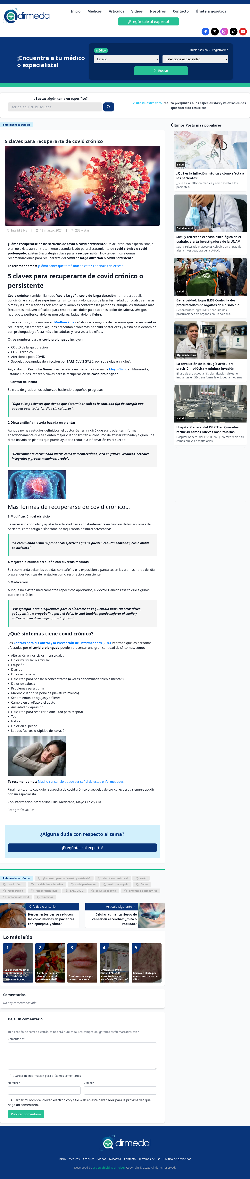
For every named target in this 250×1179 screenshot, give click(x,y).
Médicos (95, 11)
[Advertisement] (210, 474)
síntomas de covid (18, 897)
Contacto (181, 11)
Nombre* (14, 1083)
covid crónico (15, 884)
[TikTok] (234, 31)
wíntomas (47, 897)
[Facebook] (205, 31)
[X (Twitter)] (215, 31)
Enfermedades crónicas (16, 124)
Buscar (163, 71)
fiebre (144, 884)
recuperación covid (47, 890)
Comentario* (16, 1039)
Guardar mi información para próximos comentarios (46, 1076)
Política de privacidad (177, 1159)
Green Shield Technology (109, 1167)
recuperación (15, 890)
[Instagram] (224, 31)
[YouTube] (243, 31)
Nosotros (158, 11)
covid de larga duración (49, 884)
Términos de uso (149, 1159)
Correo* (89, 1083)
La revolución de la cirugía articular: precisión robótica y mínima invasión (205, 366)
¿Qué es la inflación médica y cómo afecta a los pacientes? (210, 175)
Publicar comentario (26, 1114)
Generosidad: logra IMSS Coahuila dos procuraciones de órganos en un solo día (207, 302)
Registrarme (220, 50)
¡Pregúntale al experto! (148, 21)
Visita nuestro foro (147, 103)
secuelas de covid (106, 890)
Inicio (75, 11)
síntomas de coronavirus (143, 890)
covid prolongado (118, 884)
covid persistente (85, 884)
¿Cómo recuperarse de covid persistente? (66, 878)
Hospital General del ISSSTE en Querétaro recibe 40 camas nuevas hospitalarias (208, 429)
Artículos (116, 11)
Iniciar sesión (199, 50)
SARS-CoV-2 (76, 890)
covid (143, 878)
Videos (137, 11)
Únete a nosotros (211, 11)
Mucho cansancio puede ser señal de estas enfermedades (81, 781)
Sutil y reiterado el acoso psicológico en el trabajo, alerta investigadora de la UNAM (208, 239)
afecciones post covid (115, 878)
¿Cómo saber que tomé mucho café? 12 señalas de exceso (80, 266)
